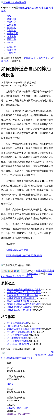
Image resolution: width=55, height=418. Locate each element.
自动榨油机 (9, 358)
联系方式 (19, 358)
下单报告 (11, 53)
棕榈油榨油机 (13, 326)
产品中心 (11, 22)
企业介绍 (11, 19)
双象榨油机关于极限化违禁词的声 (24, 289)
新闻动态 (11, 47)
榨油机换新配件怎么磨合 (19, 310)
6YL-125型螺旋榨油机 (18, 341)
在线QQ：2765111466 (17, 408)
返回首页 (28, 358)
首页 (9, 16)
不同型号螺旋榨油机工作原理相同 (24, 304)
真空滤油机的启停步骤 (17, 249)
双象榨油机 (29, 58)
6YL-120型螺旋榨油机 (18, 335)
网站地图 (43, 7)
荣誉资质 (11, 30)
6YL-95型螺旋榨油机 (17, 338)
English (10, 42)
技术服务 (11, 36)
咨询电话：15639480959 (18, 414)
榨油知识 (11, 50)
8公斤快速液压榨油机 (17, 323)
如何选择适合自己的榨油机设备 (22, 295)
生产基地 (11, 24)
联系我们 (11, 39)
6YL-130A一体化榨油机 (18, 344)
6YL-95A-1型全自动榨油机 (20, 332)
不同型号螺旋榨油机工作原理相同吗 (24, 255)
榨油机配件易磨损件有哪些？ (21, 298)
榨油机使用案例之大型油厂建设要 (24, 292)
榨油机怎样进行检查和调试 (20, 307)
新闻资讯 (11, 27)
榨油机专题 (12, 33)
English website (8, 7)
